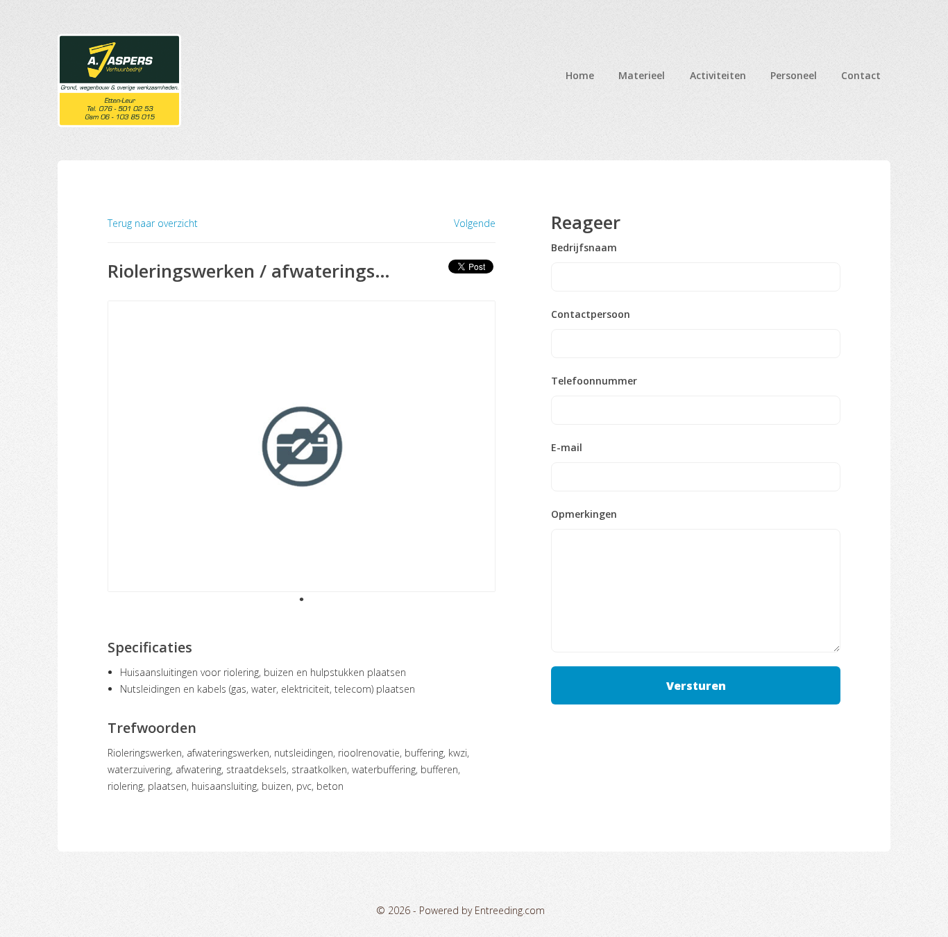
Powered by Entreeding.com (482, 910)
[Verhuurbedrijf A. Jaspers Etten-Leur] (119, 80)
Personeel (793, 75)
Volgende (475, 223)
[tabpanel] (302, 446)
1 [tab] (302, 599)
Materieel (641, 75)
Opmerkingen (584, 514)
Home (580, 75)
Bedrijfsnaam (584, 248)
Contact (861, 75)
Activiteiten (718, 75)
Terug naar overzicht (153, 223)
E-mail (566, 448)
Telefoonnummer (594, 381)
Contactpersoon (590, 314)
